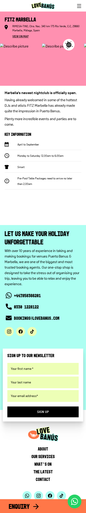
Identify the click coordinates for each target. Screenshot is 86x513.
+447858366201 (27, 295)
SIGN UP (43, 412)
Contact (43, 479)
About (43, 449)
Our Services (43, 456)
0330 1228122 (26, 307)
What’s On (43, 464)
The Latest (43, 471)
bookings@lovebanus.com (36, 318)
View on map (20, 36)
